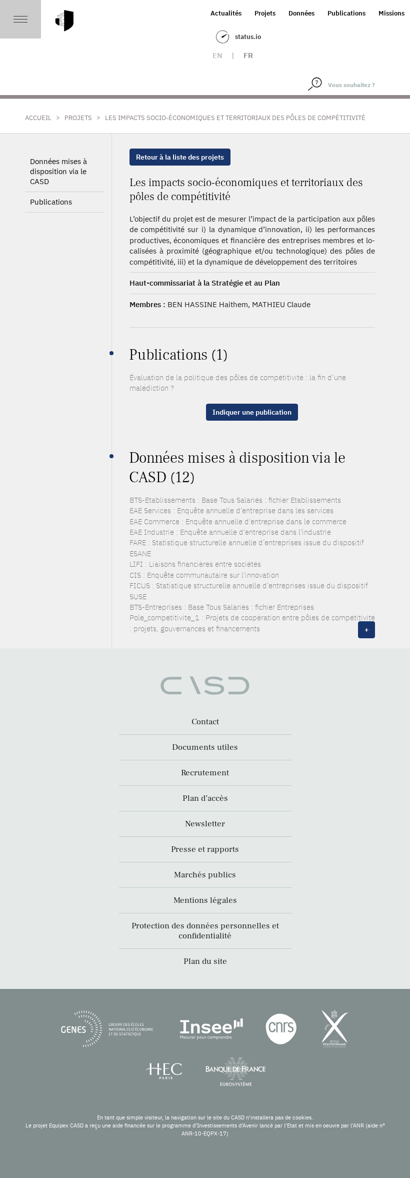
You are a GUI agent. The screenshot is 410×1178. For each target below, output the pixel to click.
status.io (248, 37)
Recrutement (205, 772)
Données (301, 13)
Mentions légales (205, 900)
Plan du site (205, 961)
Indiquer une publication (252, 412)
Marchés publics (205, 874)
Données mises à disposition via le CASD (58, 171)
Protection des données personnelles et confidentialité (205, 930)
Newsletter (205, 823)
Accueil (38, 118)
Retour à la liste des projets (180, 157)
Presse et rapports (205, 849)
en (217, 55)
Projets (265, 13)
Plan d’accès (205, 798)
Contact (205, 721)
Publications (347, 13)
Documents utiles (205, 747)
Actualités (226, 13)
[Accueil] (64, 21)
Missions (391, 13)
